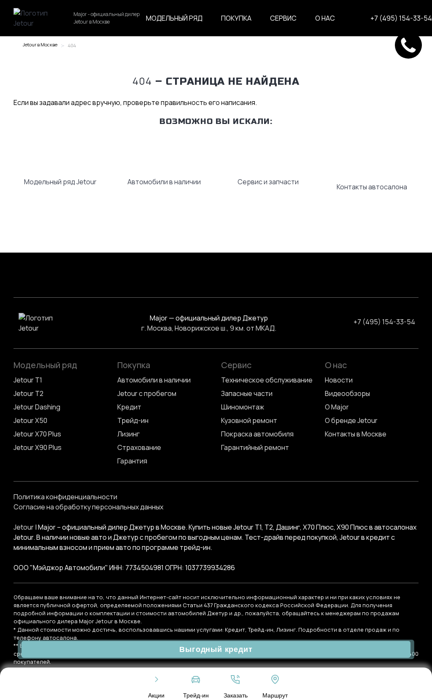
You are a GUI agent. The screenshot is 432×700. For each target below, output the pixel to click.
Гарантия (132, 461)
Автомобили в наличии (154, 380)
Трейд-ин (132, 420)
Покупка (236, 18)
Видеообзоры (347, 393)
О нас (325, 18)
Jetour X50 (30, 420)
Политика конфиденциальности (65, 496)
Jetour (24, 527)
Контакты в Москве (355, 434)
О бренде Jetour (351, 420)
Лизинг (128, 434)
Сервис (283, 18)
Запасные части (247, 393)
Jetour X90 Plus (38, 447)
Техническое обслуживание (267, 380)
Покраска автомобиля (257, 434)
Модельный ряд (174, 18)
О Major (337, 407)
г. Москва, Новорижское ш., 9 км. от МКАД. (208, 328)
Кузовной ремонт (249, 420)
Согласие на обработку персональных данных (88, 507)
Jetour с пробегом (146, 393)
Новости (339, 380)
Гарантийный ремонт (255, 447)
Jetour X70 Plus (37, 434)
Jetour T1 (28, 380)
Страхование (139, 447)
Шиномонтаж (242, 407)
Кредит (129, 407)
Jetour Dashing (37, 407)
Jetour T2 (28, 393)
